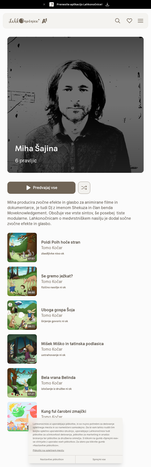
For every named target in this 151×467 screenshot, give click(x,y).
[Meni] (140, 21)
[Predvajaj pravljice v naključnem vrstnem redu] (84, 188)
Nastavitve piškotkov (52, 459)
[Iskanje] (118, 21)
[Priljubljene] (129, 21)
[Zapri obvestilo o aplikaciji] (44, 4)
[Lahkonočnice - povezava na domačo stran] (28, 20)
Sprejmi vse (99, 459)
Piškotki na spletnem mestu (48, 450)
